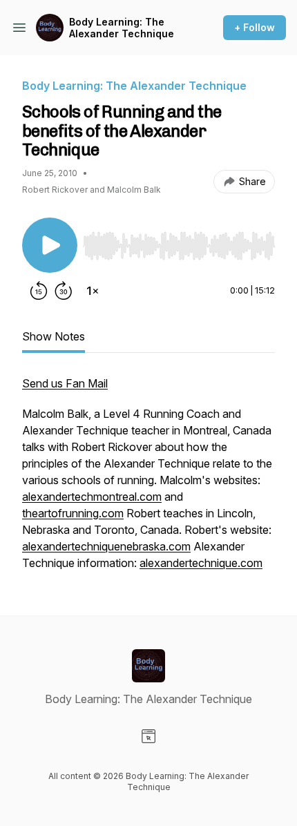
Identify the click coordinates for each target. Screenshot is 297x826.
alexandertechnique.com (201, 563)
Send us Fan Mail (65, 383)
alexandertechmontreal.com (92, 496)
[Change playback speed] (92, 290)
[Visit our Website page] (148, 736)
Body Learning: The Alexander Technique (121, 28)
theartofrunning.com (73, 513)
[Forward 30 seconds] (63, 290)
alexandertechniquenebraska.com (106, 546)
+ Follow (254, 27)
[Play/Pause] (49, 245)
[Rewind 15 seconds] (38, 290)
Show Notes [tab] (53, 336)
